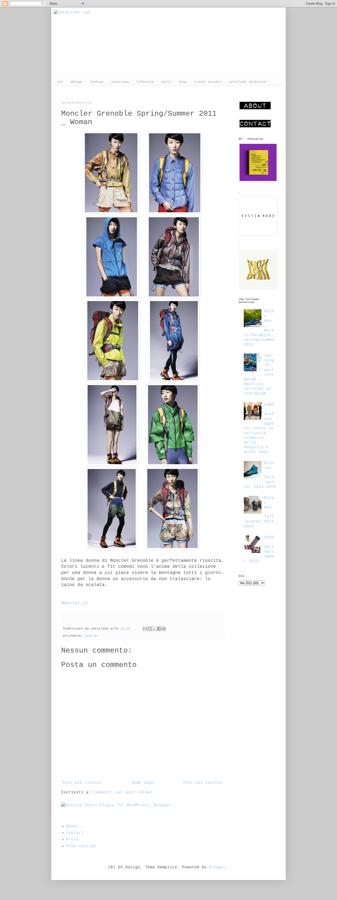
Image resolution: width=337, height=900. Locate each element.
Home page (142, 783)
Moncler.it (74, 603)
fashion (97, 82)
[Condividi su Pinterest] (163, 628)
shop (183, 82)
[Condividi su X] (154, 628)
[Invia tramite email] (145, 628)
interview (120, 82)
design (76, 82)
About (72, 826)
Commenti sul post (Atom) (122, 792)
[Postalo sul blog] (149, 628)
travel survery (208, 82)
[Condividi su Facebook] (159, 628)
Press (72, 839)
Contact (74, 833)
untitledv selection (247, 82)
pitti (166, 82)
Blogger (217, 867)
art (60, 82)
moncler (92, 636)
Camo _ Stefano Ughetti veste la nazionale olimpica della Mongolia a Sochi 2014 (259, 428)
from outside (81, 846)
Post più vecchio (203, 783)
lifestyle (145, 82)
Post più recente (82, 783)
